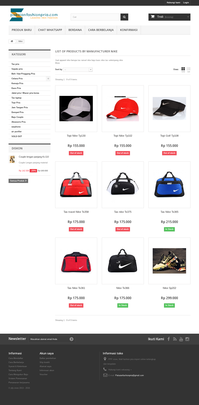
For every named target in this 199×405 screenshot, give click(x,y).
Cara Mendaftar (16, 358)
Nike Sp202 (169, 288)
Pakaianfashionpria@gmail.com (129, 375)
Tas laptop (16, 98)
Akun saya (47, 353)
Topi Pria (16, 102)
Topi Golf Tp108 (169, 135)
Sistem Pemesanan (18, 378)
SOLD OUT (17, 136)
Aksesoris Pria (18, 122)
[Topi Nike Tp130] (76, 108)
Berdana (75, 30)
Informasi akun (47, 370)
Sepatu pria (17, 69)
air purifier (17, 131)
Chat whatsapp (50, 30)
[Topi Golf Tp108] (169, 108)
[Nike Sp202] (169, 261)
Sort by (58, 69)
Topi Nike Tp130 (76, 135)
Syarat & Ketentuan (18, 366)
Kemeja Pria (17, 83)
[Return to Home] (12, 41)
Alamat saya (45, 366)
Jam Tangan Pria (20, 107)
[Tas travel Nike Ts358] (76, 185)
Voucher (44, 374)
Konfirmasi (129, 30)
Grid (183, 72)
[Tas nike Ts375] (122, 185)
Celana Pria (17, 78)
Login (186, 2)
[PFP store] (37, 15)
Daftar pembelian (48, 358)
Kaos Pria (16, 88)
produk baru (22, 30)
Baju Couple (17, 117)
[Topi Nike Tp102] (122, 108)
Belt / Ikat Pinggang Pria (23, 74)
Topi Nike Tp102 (122, 135)
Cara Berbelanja (101, 30)
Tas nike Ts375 (122, 211)
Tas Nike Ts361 (76, 288)
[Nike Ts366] (122, 261)
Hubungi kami (173, 2)
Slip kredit (45, 362)
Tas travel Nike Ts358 (76, 211)
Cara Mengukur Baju (18, 374)
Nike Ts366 (122, 288)
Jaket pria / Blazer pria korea (25, 93)
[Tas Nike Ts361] (76, 261)
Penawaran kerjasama (19, 382)
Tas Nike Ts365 (169, 211)
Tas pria (15, 64)
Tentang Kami (15, 370)
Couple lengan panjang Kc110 (34, 156)
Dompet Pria (17, 112)
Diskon (17, 148)
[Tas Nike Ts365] (169, 185)
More (57, 63)
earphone (16, 127)
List (188, 72)
